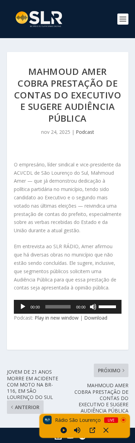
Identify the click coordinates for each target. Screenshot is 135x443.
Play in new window (57, 317)
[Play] (64, 430)
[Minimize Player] (106, 430)
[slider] (108, 306)
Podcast (85, 132)
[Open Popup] (92, 430)
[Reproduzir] (22, 306)
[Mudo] (93, 306)
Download (95, 317)
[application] (68, 307)
